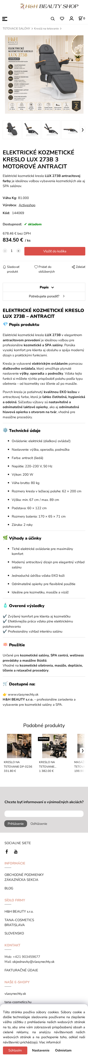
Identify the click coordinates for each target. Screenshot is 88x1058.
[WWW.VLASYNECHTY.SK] (49, 6)
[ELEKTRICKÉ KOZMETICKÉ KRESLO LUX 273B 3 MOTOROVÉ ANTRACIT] (44, 74)
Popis (44, 287)
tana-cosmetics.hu (18, 1002)
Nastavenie (40, 1050)
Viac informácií (49, 1042)
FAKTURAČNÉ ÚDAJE (21, 970)
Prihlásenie (16, 823)
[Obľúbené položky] (62, 19)
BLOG (9, 888)
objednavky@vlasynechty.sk (33, 961)
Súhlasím (15, 1050)
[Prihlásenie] (71, 18)
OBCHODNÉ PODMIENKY (24, 875)
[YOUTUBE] (15, 851)
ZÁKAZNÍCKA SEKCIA (22, 879)
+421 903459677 (26, 956)
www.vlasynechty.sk (23, 694)
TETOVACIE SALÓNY (16, 29)
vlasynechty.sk (15, 993)
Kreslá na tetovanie (46, 29)
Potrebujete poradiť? (44, 296)
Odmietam (63, 1050)
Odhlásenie (38, 823)
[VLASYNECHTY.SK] (8, 851)
